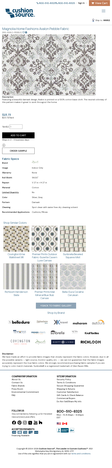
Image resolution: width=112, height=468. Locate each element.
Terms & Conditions (66, 382)
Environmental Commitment (25, 392)
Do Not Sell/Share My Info (69, 401)
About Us (16, 379)
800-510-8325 (47, 3)
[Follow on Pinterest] (20, 423)
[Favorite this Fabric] (24, 32)
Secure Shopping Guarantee (70, 385)
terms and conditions (81, 453)
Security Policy (64, 379)
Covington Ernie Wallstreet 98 (16, 255)
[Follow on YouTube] (36, 423)
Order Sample (18, 150)
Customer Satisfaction (68, 392)
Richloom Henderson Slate (16, 293)
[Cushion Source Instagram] (25, 423)
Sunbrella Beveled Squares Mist (73, 255)
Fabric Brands (18, 385)
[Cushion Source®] (20, 16)
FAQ (13, 395)
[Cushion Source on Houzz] (40, 423)
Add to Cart (18, 135)
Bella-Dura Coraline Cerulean (73, 293)
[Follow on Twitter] (30, 423)
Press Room (17, 389)
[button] (101, 21)
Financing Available (20, 435)
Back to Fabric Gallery (56, 305)
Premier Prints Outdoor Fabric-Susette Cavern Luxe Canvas (44, 257)
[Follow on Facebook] (14, 423)
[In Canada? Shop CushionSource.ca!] (64, 425)
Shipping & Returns (66, 389)
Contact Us (17, 382)
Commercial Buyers (66, 398)
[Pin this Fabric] (26, 32)
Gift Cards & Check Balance (70, 395)
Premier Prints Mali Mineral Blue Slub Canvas (45, 295)
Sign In (81, 3)
